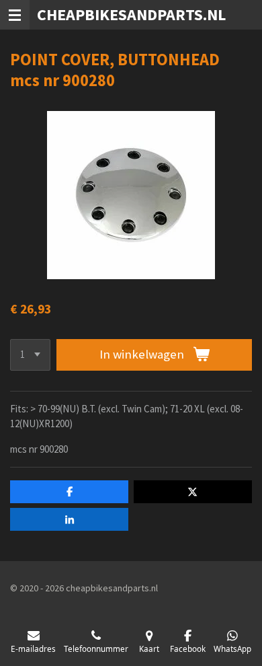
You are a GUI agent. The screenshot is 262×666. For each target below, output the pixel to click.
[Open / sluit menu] (15, 15)
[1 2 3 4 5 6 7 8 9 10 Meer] (30, 355)
